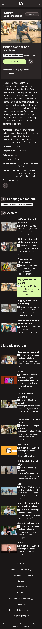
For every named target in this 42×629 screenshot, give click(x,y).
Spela (13, 61)
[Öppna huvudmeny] (2, 3)
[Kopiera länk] (5, 185)
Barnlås (21, 581)
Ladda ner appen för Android (20, 575)
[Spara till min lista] (30, 61)
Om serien (31, 14)
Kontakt (20, 593)
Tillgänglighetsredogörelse (19, 610)
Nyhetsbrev (19, 587)
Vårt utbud (20, 564)
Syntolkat (24, 70)
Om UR (19, 604)
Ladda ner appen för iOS (19, 570)
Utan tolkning (9, 73)
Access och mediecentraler (19, 599)
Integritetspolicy (20, 616)
